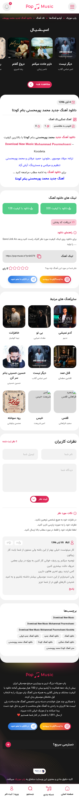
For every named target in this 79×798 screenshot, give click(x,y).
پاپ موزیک (71, 18)
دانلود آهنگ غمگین (66, 642)
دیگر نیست (65, 64)
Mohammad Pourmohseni (53, 144)
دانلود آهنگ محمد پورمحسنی (20, 642)
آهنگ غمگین (65, 119)
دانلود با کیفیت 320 (57, 208)
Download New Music (19, 144)
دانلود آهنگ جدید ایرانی (29, 636)
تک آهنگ (40, 18)
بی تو (39, 333)
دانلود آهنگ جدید (65, 137)
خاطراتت (14, 333)
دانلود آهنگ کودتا (45, 642)
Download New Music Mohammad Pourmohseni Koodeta (46, 630)
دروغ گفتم (18, 64)
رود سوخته (14, 418)
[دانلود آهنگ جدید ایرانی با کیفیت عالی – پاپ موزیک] (39, 6)
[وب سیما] (39, 771)
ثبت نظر (43, 499)
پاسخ (71, 589)
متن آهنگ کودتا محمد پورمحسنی (60, 648)
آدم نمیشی (65, 333)
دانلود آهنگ (54, 172)
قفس (65, 418)
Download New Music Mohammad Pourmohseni (50, 623)
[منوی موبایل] (72, 7)
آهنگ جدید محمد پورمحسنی (46, 178)
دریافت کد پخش (62, 222)
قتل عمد (65, 373)
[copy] (39, 256)
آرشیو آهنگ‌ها (55, 18)
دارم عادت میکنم (42, 64)
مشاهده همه (43, 84)
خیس (39, 418)
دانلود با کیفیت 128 (18, 208)
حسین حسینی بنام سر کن (14, 375)
